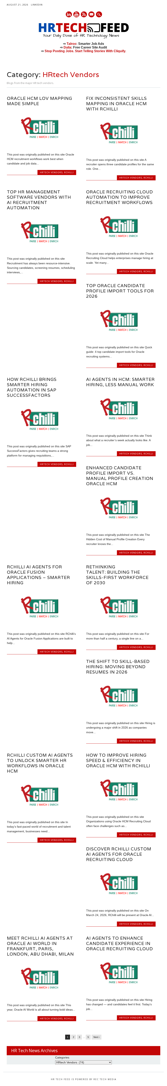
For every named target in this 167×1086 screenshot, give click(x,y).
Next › (96, 1037)
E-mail (91, 14)
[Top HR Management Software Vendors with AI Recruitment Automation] (41, 250)
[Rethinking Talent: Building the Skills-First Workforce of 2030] (120, 625)
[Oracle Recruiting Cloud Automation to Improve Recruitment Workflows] (120, 244)
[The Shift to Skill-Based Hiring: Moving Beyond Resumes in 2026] (120, 714)
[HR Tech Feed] (83, 37)
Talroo (71, 43)
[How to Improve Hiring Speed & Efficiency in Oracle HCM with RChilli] (120, 808)
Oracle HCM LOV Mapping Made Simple (39, 101)
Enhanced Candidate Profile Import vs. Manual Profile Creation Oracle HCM (119, 475)
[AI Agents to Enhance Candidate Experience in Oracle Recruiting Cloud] (120, 991)
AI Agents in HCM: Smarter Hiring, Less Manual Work (120, 382)
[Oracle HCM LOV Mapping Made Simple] (41, 145)
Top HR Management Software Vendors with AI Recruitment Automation (39, 200)
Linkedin (69, 14)
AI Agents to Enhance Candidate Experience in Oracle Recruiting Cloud (119, 943)
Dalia (67, 47)
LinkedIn (37, 4)
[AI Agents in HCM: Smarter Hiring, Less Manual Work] (120, 427)
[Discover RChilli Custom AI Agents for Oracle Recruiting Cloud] (120, 902)
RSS (84, 14)
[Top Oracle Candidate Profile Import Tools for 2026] (120, 338)
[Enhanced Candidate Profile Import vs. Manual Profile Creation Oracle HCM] (120, 526)
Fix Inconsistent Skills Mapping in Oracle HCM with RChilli (116, 104)
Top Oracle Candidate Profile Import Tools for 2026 (120, 291)
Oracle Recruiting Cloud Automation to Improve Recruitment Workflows (119, 197)
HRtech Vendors (51, 172)
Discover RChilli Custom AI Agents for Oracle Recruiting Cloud (118, 854)
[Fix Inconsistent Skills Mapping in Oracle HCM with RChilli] (120, 151)
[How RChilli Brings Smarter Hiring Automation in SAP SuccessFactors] (41, 437)
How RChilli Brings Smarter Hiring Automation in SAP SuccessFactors (32, 387)
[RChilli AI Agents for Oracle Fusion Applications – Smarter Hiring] (41, 625)
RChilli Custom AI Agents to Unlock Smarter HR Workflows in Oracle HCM (40, 763)
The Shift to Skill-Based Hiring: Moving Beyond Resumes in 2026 (118, 667)
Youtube (76, 14)
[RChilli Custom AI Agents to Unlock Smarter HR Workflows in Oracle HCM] (41, 813)
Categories (62, 1057)
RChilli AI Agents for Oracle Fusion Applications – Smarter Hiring (38, 574)
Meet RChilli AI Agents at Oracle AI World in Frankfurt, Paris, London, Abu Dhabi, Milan (40, 946)
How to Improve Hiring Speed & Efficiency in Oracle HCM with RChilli (118, 760)
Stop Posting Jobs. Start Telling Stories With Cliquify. (85, 51)
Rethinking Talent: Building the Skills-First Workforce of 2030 (117, 574)
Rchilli (69, 172)
